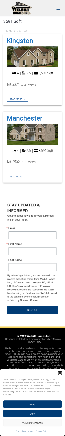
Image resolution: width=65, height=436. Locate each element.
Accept (32, 404)
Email (11, 228)
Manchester (24, 118)
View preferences (32, 422)
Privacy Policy (42, 431)
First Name (15, 244)
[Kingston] (32, 56)
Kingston (20, 41)
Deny (33, 413)
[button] (60, 373)
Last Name (15, 260)
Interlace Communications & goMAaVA (40, 339)
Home (8, 30)
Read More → (17, 99)
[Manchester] (32, 134)
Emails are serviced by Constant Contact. (27, 298)
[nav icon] (58, 8)
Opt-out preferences (25, 431)
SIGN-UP (32, 310)
